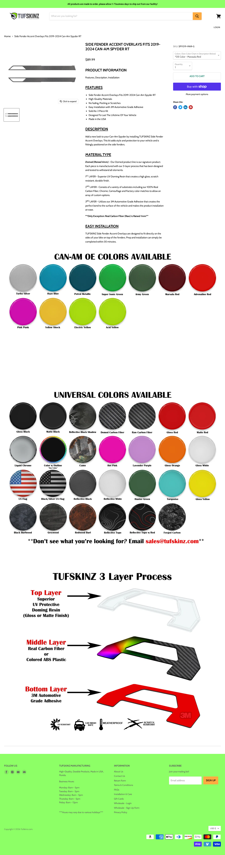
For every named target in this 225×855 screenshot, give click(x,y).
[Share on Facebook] (175, 107)
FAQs (116, 789)
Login (217, 27)
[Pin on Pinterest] (191, 107)
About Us (118, 771)
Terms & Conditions (123, 785)
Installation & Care (123, 794)
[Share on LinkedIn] (185, 107)
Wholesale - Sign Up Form (126, 807)
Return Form (120, 780)
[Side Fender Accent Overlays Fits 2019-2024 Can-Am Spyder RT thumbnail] (11, 114)
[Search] (197, 16)
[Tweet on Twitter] (180, 107)
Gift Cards (119, 798)
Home (7, 36)
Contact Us (119, 775)
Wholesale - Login (123, 803)
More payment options (197, 94)
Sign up (211, 780)
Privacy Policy (120, 812)
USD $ (213, 828)
